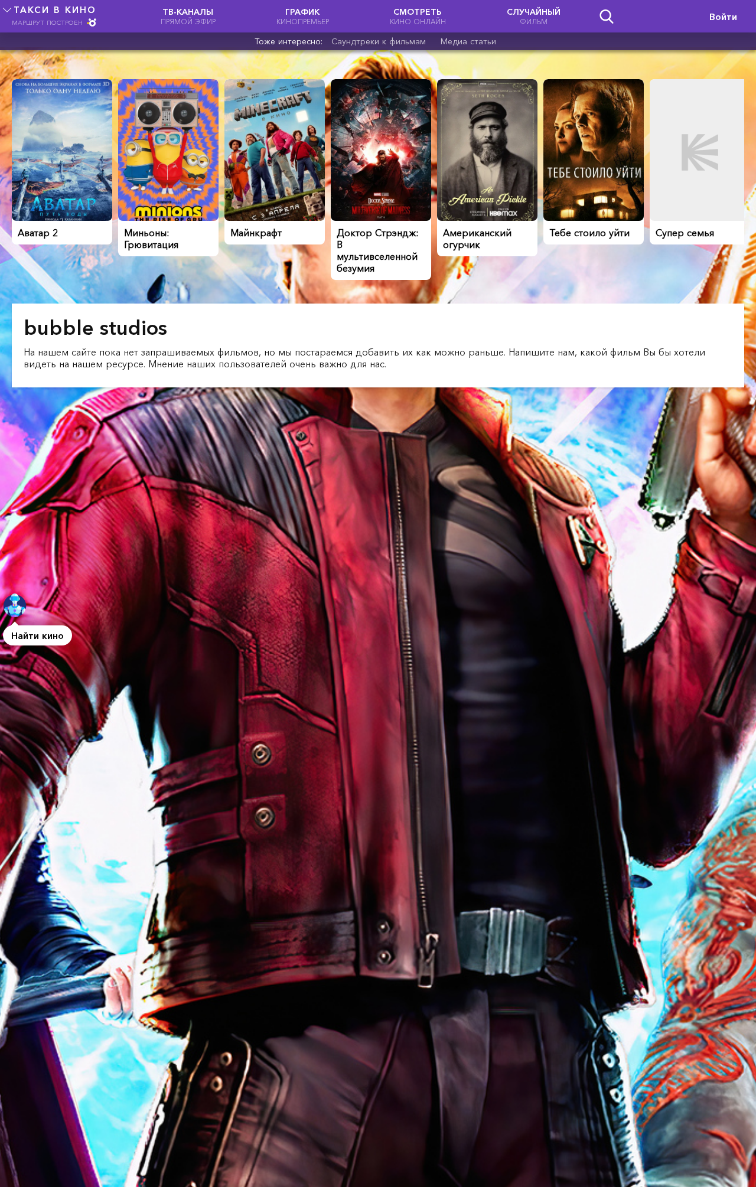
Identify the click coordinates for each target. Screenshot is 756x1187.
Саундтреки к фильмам (378, 41)
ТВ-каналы (188, 16)
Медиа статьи (468, 41)
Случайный (534, 16)
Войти (723, 16)
